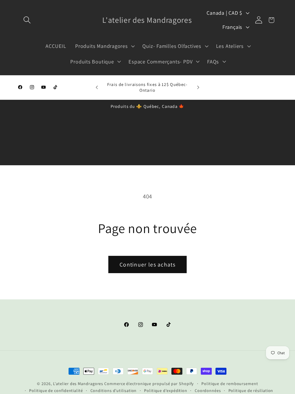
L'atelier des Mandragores (78, 383)
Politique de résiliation (250, 390)
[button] (27, 20)
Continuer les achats (147, 264)
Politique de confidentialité (56, 390)
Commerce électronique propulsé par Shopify (149, 383)
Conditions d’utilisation (113, 390)
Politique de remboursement (229, 383)
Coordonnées (208, 390)
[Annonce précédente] (96, 87)
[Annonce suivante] (198, 87)
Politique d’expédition (165, 390)
